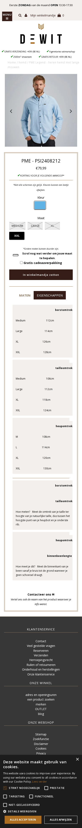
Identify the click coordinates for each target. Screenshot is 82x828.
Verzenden (41, 655)
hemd (22, 62)
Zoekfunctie (41, 739)
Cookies (41, 748)
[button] (25, 295)
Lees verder (39, 781)
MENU (7, 14)
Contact (41, 641)
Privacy (41, 753)
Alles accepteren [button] (23, 819)
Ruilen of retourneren (41, 665)
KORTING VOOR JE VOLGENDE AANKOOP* (42, 175)
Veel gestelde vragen (41, 646)
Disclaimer (41, 744)
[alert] (41, 791)
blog (41, 714)
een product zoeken (40, 699)
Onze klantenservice (41, 674)
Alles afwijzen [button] (61, 819)
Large (35, 226)
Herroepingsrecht (41, 660)
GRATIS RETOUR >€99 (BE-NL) (56, 56)
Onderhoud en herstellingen (41, 669)
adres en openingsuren (41, 695)
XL (52, 226)
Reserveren (41, 651)
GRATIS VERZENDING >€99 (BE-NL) (22, 51)
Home (12, 62)
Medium (17, 226)
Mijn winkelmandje (47, 15)
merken (41, 704)
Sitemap (40, 734)
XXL (17, 236)
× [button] (77, 759)
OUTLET (41, 709)
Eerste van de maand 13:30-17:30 (41, 5)
